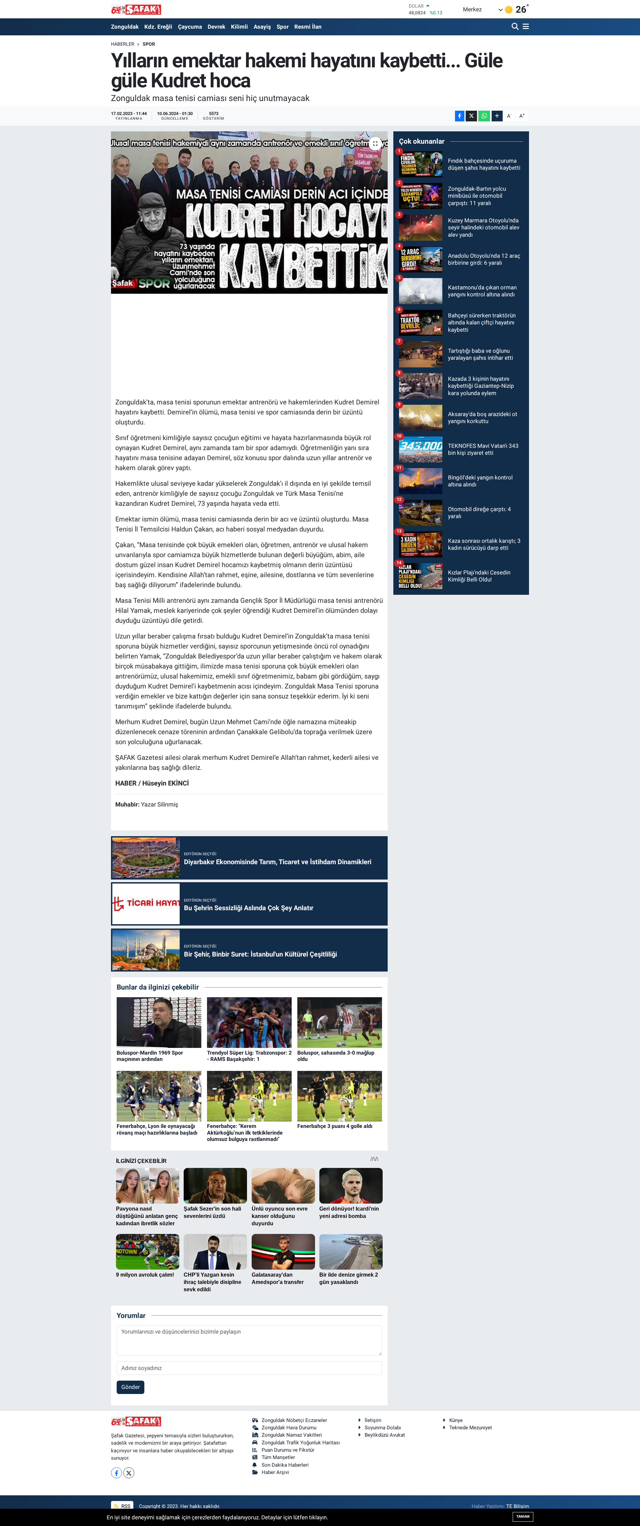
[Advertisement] (249, 344)
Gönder (130, 1387)
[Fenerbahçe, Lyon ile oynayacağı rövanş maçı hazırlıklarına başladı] (159, 1095)
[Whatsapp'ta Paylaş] (484, 116)
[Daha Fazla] (497, 116)
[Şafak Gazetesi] (136, 9)
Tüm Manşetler (278, 1457)
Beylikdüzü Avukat (385, 1435)
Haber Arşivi (275, 1472)
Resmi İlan (308, 26)
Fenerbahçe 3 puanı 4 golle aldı (334, 1126)
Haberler (122, 44)
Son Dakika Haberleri (285, 1465)
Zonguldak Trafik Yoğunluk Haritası (301, 1443)
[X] (128, 1472)
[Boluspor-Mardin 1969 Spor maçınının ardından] (159, 1022)
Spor (283, 26)
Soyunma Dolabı (383, 1428)
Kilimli (239, 26)
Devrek (216, 26)
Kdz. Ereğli (158, 26)
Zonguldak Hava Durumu (289, 1428)
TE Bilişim (517, 1506)
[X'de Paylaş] (471, 116)
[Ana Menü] (524, 27)
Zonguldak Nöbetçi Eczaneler (294, 1420)
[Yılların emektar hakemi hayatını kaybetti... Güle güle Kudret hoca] (249, 212)
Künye (456, 1420)
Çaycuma (190, 26)
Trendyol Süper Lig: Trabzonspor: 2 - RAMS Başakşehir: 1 (249, 1056)
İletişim (373, 1420)
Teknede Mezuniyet (470, 1428)
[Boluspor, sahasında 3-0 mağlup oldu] (339, 1022)
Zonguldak (125, 26)
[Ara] (516, 27)
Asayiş (262, 26)
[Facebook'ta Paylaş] (459, 116)
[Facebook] (116, 1472)
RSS (125, 1506)
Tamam (523, 1516)
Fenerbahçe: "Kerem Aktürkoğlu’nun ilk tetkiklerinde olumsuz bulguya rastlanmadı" (245, 1132)
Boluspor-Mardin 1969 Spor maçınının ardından (150, 1056)
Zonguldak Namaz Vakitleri (292, 1435)
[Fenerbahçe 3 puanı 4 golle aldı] (339, 1095)
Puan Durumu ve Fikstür (288, 1450)
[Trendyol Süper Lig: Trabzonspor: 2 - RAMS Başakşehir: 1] (249, 1022)
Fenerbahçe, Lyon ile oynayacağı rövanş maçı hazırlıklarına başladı (157, 1129)
